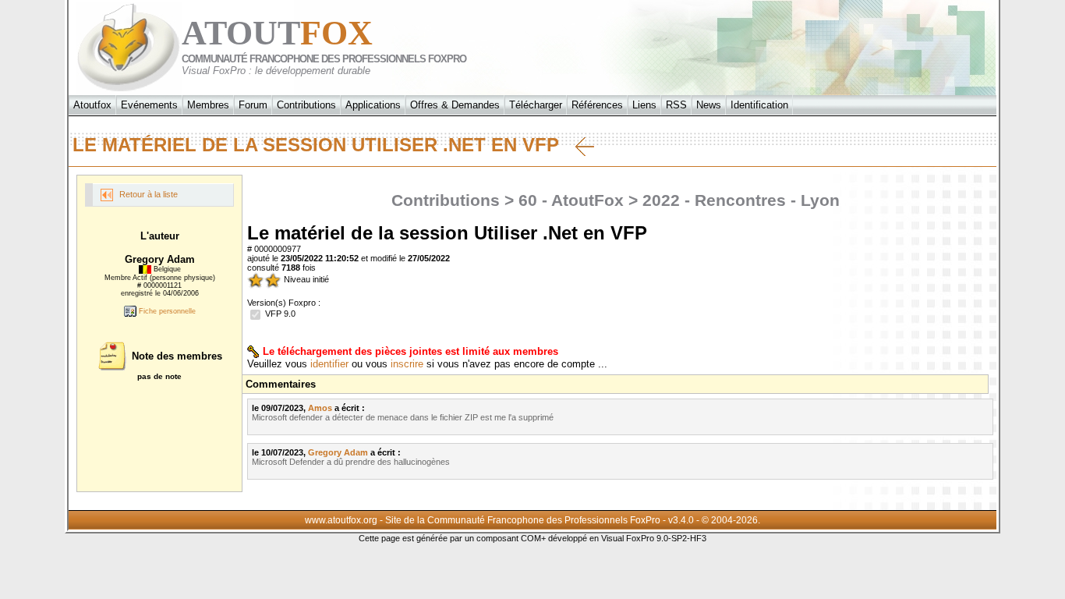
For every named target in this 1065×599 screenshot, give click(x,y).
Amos (320, 408)
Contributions (306, 105)
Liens (644, 105)
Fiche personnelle (166, 311)
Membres (208, 105)
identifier (329, 364)
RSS (676, 105)
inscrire (407, 364)
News (708, 105)
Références (597, 105)
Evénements (149, 105)
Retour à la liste (147, 194)
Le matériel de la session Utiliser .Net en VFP (324, 144)
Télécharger (535, 105)
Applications (373, 105)
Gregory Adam (338, 452)
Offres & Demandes (455, 105)
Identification (759, 105)
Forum (253, 105)
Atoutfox (92, 105)
